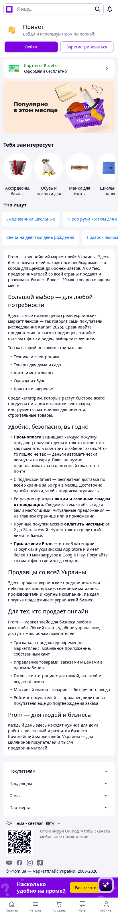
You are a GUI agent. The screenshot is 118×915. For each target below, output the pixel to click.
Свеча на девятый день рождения (40, 237)
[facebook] (19, 862)
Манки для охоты (79, 190)
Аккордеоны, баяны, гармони (17, 193)
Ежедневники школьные (30, 219)
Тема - (29, 823)
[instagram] (29, 862)
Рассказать (85, 887)
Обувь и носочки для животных (49, 193)
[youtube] (9, 862)
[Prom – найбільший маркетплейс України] (9, 9)
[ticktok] (40, 862)
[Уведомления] (110, 9)
